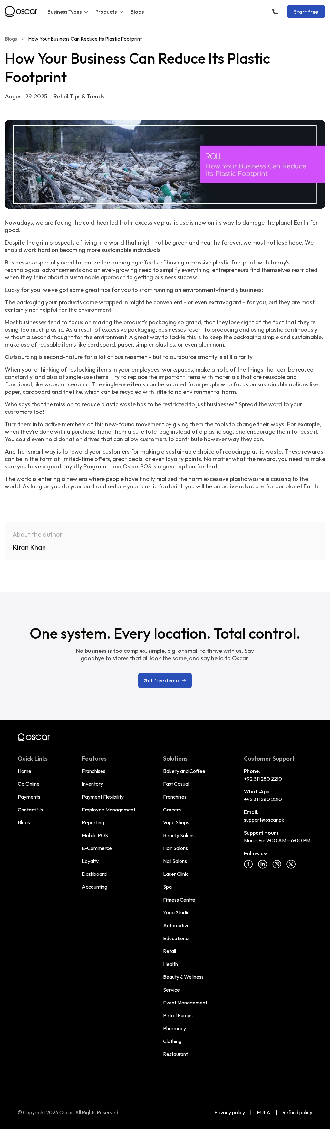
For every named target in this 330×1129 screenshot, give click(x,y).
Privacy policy (229, 1112)
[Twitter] (291, 864)
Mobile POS (95, 835)
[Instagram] (276, 864)
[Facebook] (248, 864)
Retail (169, 951)
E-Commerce (97, 848)
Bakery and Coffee (184, 771)
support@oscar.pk (264, 820)
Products (106, 11)
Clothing (172, 1041)
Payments (29, 796)
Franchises (93, 771)
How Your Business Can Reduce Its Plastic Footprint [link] (85, 38)
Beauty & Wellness (183, 977)
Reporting (93, 822)
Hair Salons (175, 848)
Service (171, 989)
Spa (167, 887)
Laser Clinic (176, 874)
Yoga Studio (176, 912)
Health (170, 964)
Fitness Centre (179, 899)
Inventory (92, 784)
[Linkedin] (262, 864)
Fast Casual (176, 784)
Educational (176, 938)
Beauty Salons (179, 835)
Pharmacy (174, 1028)
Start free (306, 11)
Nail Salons (175, 861)
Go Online (29, 784)
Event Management (185, 1002)
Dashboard (94, 874)
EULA (263, 1112)
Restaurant (175, 1054)
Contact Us (30, 809)
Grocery (172, 809)
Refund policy (297, 1112)
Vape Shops (176, 822)
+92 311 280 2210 (263, 778)
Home (24, 771)
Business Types (64, 11)
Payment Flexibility (103, 796)
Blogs (137, 11)
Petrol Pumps (178, 1015)
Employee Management (108, 809)
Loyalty (90, 861)
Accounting (94, 887)
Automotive (176, 925)
